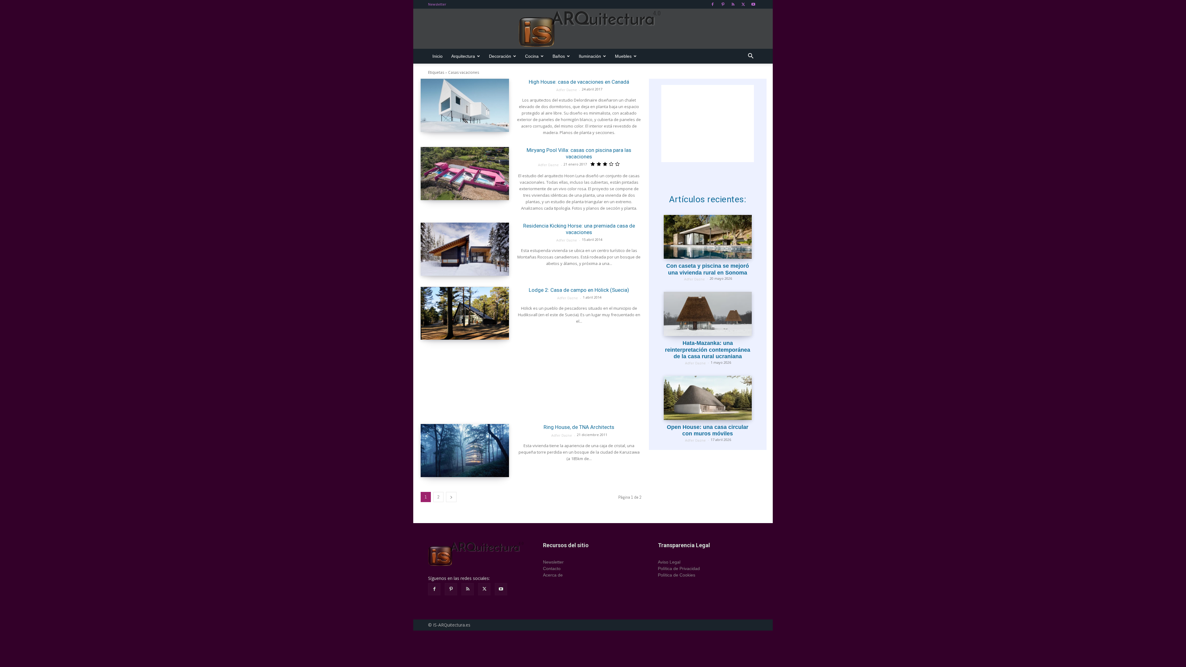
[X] (743, 4)
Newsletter (437, 4)
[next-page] (451, 497)
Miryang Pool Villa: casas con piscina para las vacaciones (579, 153)
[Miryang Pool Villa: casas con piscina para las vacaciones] (465, 173)
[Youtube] (753, 4)
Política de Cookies (676, 575)
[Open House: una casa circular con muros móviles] (708, 398)
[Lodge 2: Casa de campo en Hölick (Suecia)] (465, 313)
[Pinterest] (722, 4)
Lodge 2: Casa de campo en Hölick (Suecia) (579, 290)
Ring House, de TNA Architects (579, 427)
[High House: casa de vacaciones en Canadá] (465, 105)
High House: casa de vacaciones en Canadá (579, 82)
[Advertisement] (531, 382)
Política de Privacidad (679, 568)
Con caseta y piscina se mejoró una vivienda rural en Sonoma (707, 269)
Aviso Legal (669, 562)
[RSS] (733, 4)
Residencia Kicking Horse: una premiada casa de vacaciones (579, 229)
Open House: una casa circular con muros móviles (707, 430)
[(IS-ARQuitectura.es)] (593, 29)
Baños (559, 56)
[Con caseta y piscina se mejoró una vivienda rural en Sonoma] (708, 237)
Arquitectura (463, 56)
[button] (750, 57)
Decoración (500, 56)
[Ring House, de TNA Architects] (465, 450)
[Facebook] (712, 4)
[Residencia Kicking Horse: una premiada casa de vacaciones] (465, 249)
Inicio (437, 56)
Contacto (552, 568)
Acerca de (553, 575)
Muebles (623, 56)
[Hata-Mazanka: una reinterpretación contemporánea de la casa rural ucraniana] (708, 314)
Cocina (532, 56)
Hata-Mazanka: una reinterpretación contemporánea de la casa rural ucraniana (707, 349)
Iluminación (590, 56)
